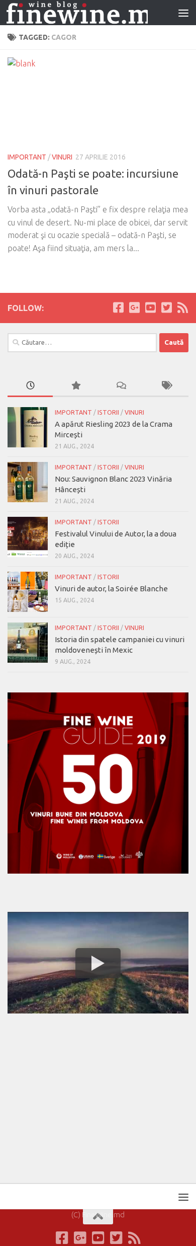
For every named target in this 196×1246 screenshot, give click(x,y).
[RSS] (182, 307)
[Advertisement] (83, 1096)
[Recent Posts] (30, 386)
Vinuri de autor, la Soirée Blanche (111, 588)
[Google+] (134, 307)
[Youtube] (150, 307)
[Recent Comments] (120, 386)
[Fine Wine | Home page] (77, 13)
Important (27, 157)
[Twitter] (166, 307)
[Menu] (183, 12)
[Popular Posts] (75, 386)
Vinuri (62, 157)
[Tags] (165, 386)
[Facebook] (118, 307)
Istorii (108, 412)
